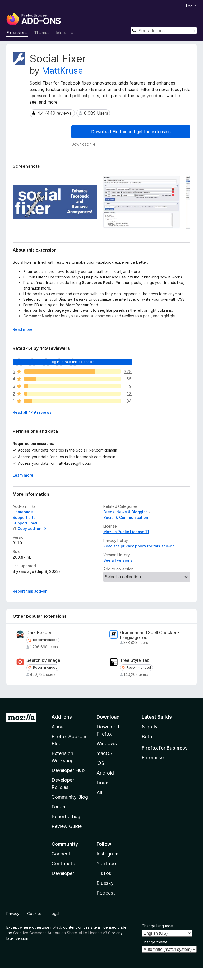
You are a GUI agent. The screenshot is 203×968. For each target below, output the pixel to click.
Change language (157, 926)
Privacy (12, 913)
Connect (61, 854)
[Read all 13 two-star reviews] (72, 394)
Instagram (107, 854)
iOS (100, 763)
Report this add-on (30, 591)
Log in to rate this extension (72, 362)
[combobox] (164, 30)
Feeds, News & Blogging (125, 512)
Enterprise (153, 757)
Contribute (63, 863)
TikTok (104, 873)
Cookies (34, 913)
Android (105, 773)
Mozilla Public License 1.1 (126, 531)
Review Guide (67, 826)
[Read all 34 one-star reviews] (72, 401)
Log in (191, 6)
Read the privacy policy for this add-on (138, 546)
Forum (58, 806)
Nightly (150, 726)
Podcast (105, 893)
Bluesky (105, 883)
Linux (102, 782)
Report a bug (66, 816)
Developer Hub (68, 770)
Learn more (23, 475)
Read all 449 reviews (32, 412)
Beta (147, 736)
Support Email (25, 523)
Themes (42, 32)
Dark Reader (39, 632)
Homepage (23, 512)
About (58, 726)
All (99, 792)
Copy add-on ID (31, 528)
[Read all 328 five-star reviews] (72, 371)
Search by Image (43, 660)
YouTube (106, 863)
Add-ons (62, 717)
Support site (24, 517)
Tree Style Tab (135, 660)
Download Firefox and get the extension (131, 131)
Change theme (155, 942)
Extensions (17, 32)
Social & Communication (125, 517)
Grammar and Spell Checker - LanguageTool (149, 635)
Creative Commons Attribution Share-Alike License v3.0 (61, 932)
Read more (23, 329)
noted (55, 927)
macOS (104, 753)
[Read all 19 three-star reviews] (72, 386)
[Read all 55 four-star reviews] (72, 379)
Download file (83, 144)
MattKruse (62, 71)
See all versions (117, 560)
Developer (63, 873)
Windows (106, 743)
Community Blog (70, 797)
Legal (54, 913)
